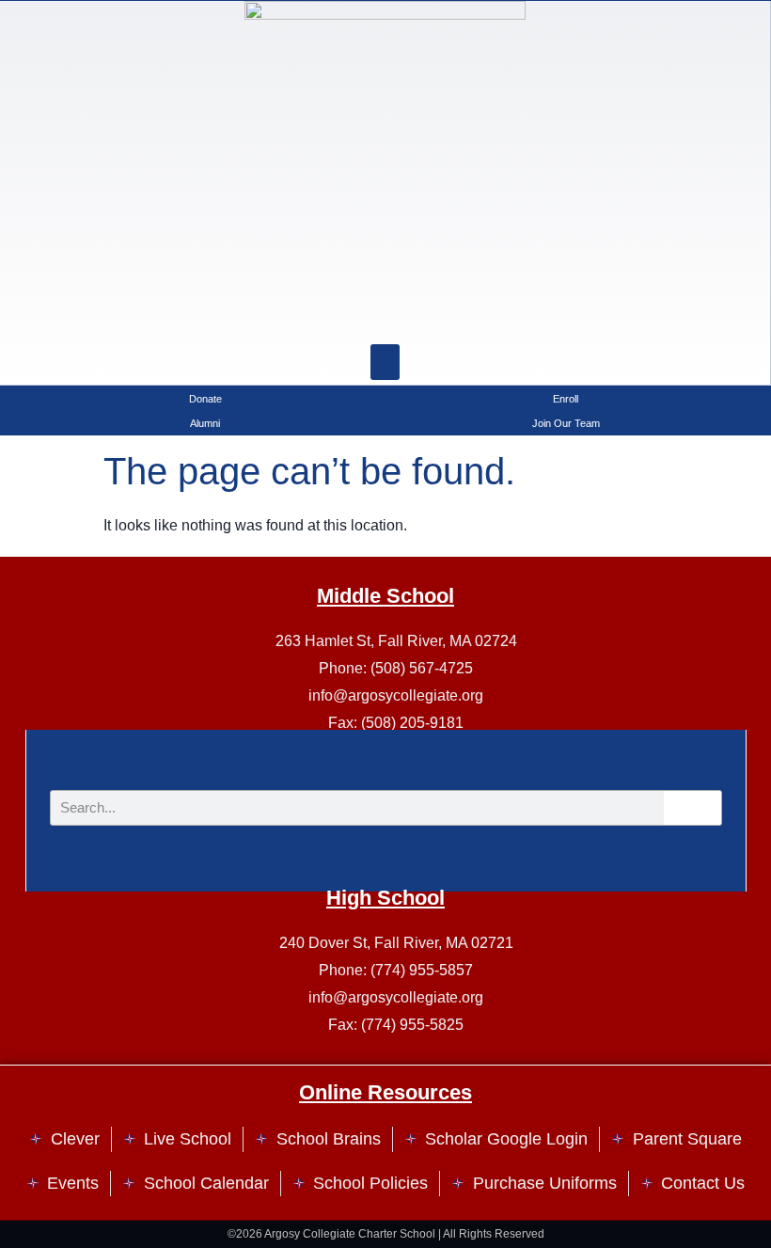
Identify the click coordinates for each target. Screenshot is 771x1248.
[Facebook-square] (385, 316)
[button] (385, 362)
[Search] (432, 316)
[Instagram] (338, 316)
